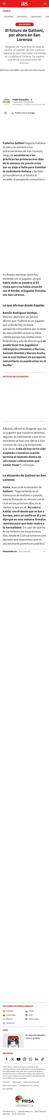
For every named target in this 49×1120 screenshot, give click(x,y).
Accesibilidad (8, 1089)
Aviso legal (16, 1082)
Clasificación (36, 16)
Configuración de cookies (29, 1085)
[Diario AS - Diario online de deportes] (24, 4)
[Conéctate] (45, 3)
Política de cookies (10, 1085)
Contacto (6, 1082)
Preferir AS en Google (25, 113)
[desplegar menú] (4, 4)
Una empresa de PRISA (24, 1099)
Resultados (22, 16)
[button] (5, 113)
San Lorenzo (24, 551)
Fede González (21, 99)
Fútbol (6, 11)
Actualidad (8, 16)
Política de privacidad (31, 1082)
